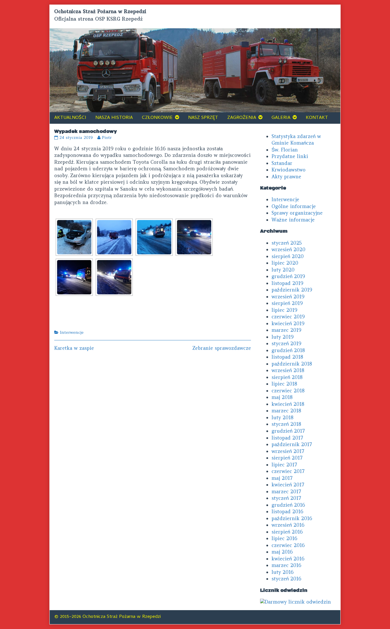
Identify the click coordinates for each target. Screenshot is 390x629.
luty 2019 (282, 337)
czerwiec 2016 (288, 545)
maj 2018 (282, 397)
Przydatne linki (290, 156)
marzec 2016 (286, 565)
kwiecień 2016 (288, 559)
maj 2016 (282, 552)
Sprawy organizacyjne (297, 213)
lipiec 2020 (285, 263)
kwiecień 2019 (288, 323)
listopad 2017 (287, 438)
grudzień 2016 (288, 505)
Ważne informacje (293, 220)
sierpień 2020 (288, 256)
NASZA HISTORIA (114, 118)
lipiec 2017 (284, 465)
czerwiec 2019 (288, 316)
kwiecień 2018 (288, 404)
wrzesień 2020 (288, 249)
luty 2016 (282, 572)
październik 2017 (292, 444)
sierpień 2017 (287, 458)
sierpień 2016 (287, 532)
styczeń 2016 (286, 579)
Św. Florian (285, 150)
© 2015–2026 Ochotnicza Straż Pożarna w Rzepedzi (107, 617)
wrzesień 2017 (288, 451)
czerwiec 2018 (288, 391)
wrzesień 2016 (288, 525)
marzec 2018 (286, 411)
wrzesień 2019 (288, 296)
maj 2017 (282, 478)
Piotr (107, 137)
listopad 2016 (287, 511)
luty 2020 (283, 270)
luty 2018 (282, 417)
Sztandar (282, 163)
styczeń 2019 (286, 343)
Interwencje (72, 332)
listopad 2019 (287, 283)
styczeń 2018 (286, 424)
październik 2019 (292, 290)
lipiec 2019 (284, 310)
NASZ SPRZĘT (203, 118)
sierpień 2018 (287, 377)
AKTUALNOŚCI (70, 118)
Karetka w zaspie (74, 348)
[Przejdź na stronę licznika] (295, 601)
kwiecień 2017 (288, 485)
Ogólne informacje (294, 206)
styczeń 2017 (286, 498)
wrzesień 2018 (288, 370)
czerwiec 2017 (288, 471)
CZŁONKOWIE (157, 118)
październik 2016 (292, 518)
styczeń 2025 (287, 243)
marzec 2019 (286, 330)
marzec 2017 (286, 491)
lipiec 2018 (284, 384)
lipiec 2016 (284, 538)
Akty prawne (286, 176)
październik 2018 (292, 364)
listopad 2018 (287, 357)
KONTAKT (317, 118)
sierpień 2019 (287, 303)
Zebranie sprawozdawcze (221, 348)
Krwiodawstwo (288, 170)
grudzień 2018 (288, 350)
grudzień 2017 (288, 431)
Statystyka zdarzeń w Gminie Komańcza (296, 139)
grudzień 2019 (288, 276)
